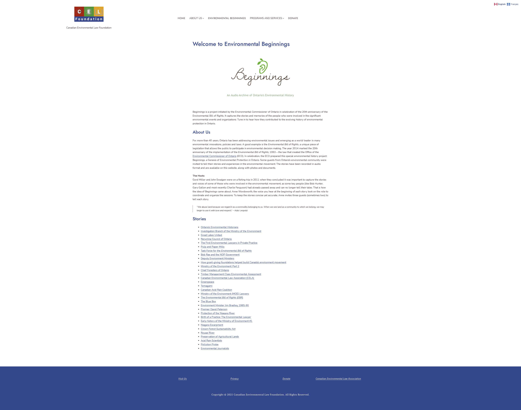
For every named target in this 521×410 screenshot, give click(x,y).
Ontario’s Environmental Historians (219, 227)
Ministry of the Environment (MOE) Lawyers (225, 293)
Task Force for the (226, 250)
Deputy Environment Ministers (217, 258)
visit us (182, 378)
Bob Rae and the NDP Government (220, 254)
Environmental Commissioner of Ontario (214, 156)
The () (222, 297)
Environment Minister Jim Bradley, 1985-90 (225, 305)
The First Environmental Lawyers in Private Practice (229, 242)
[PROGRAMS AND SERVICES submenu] (283, 18)
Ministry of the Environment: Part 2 (220, 266)
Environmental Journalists (215, 348)
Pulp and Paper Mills (212, 246)
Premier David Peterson (214, 309)
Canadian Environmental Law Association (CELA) (227, 278)
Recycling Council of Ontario (216, 239)
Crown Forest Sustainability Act (218, 328)
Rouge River (208, 332)
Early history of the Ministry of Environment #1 (226, 321)
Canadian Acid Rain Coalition (216, 289)
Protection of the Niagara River (218, 313)
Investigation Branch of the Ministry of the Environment (231, 231)
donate (286, 378)
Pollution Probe (209, 344)
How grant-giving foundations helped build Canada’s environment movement (243, 262)
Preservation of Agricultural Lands (220, 336)
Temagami (206, 285)
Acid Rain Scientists (211, 340)
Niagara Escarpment (212, 325)
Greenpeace (207, 282)
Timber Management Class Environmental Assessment (231, 274)
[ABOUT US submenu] (203, 18)
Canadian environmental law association (338, 378)
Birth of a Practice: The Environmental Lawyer (226, 317)
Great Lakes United (211, 235)
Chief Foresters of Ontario (215, 270)
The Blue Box (208, 301)
